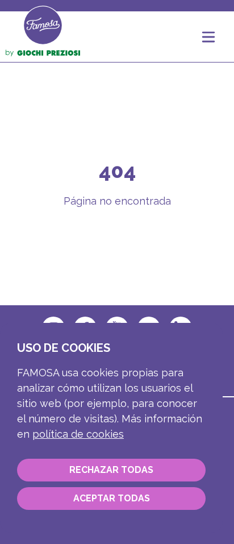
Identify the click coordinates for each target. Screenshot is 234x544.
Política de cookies (78, 434)
